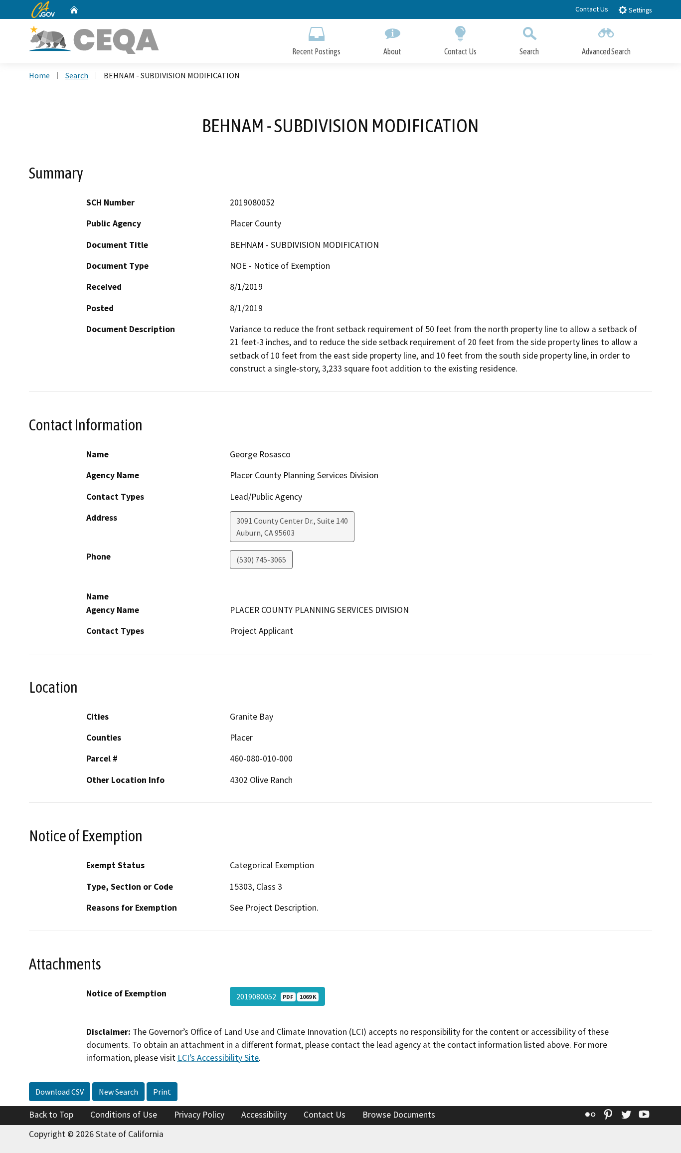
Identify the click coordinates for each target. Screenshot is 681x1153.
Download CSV (59, 1092)
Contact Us (591, 8)
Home (39, 75)
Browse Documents (398, 1114)
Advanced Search (606, 51)
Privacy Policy (199, 1114)
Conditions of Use (123, 1114)
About (392, 51)
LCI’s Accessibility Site (218, 1057)
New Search (118, 1092)
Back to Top (51, 1114)
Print (162, 1092)
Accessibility (264, 1114)
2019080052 (276, 996)
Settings (639, 10)
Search (529, 51)
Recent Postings (316, 51)
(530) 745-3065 (261, 560)
